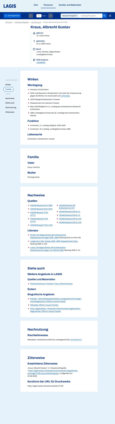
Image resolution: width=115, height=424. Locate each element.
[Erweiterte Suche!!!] (110, 15)
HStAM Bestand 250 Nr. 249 (70, 222)
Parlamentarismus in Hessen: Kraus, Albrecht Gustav (51, 284)
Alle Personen (36, 22)
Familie (8, 89)
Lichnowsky (65, 96)
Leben (7, 94)
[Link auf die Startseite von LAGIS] (22, 6)
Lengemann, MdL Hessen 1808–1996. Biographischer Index (54, 241)
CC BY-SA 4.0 (76, 340)
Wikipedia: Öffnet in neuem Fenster (44, 305)
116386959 (40, 62)
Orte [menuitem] (36, 5)
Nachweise (9, 98)
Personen (8, 22)
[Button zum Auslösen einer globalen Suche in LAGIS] (104, 15)
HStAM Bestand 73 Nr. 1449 (41, 225)
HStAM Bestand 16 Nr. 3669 (41, 205)
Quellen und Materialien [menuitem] (70, 5)
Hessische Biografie (69, 16)
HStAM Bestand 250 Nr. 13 (69, 212)
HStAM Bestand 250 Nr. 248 (70, 219)
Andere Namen (11, 80)
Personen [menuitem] (48, 5)
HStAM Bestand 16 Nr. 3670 (41, 209)
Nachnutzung (10, 107)
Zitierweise (9, 112)
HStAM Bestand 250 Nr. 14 (69, 215)
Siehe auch (9, 103)
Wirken (8, 85)
